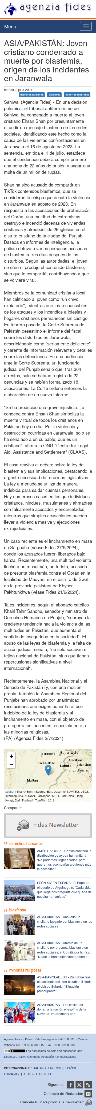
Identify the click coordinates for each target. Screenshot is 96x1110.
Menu (10, 26)
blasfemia (54, 94)
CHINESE (45, 1074)
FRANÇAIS (11, 1074)
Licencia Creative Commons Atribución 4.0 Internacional (40, 1056)
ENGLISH (54, 1068)
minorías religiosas (77, 94)
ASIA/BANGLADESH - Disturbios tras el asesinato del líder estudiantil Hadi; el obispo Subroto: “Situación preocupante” (64, 984)
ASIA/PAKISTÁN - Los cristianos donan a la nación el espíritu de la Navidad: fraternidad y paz (61, 1009)
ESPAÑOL (70, 1068)
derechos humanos (31, 94)
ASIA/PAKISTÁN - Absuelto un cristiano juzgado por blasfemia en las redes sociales (64, 921)
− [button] (11, 764)
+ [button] (11, 756)
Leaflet (9, 791)
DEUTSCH (30, 1074)
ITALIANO (39, 1068)
